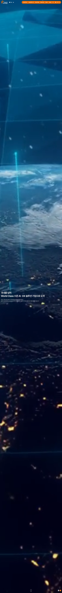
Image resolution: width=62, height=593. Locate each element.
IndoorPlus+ (25, 2)
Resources (42, 2)
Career (50, 2)
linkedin (13, 2)
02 (60, 590)
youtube (9, 2)
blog (11, 2)
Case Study (37, 2)
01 (58, 590)
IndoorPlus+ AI (31, 2)
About (46, 2)
